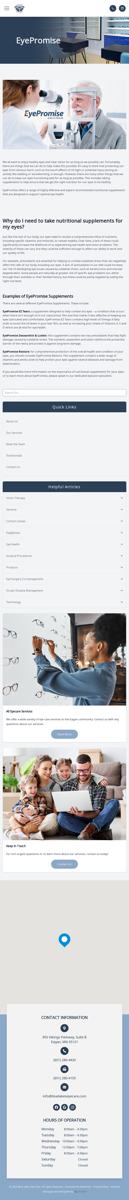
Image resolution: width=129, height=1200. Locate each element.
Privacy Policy (100, 1186)
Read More (65, 734)
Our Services (14, 433)
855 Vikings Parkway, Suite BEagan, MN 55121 (64, 1039)
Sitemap (115, 1186)
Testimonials (14, 455)
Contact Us (13, 467)
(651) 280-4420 (64, 1060)
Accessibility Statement (78, 1186)
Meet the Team (15, 444)
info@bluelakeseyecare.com (64, 1096)
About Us (12, 421)
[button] (6, 8)
